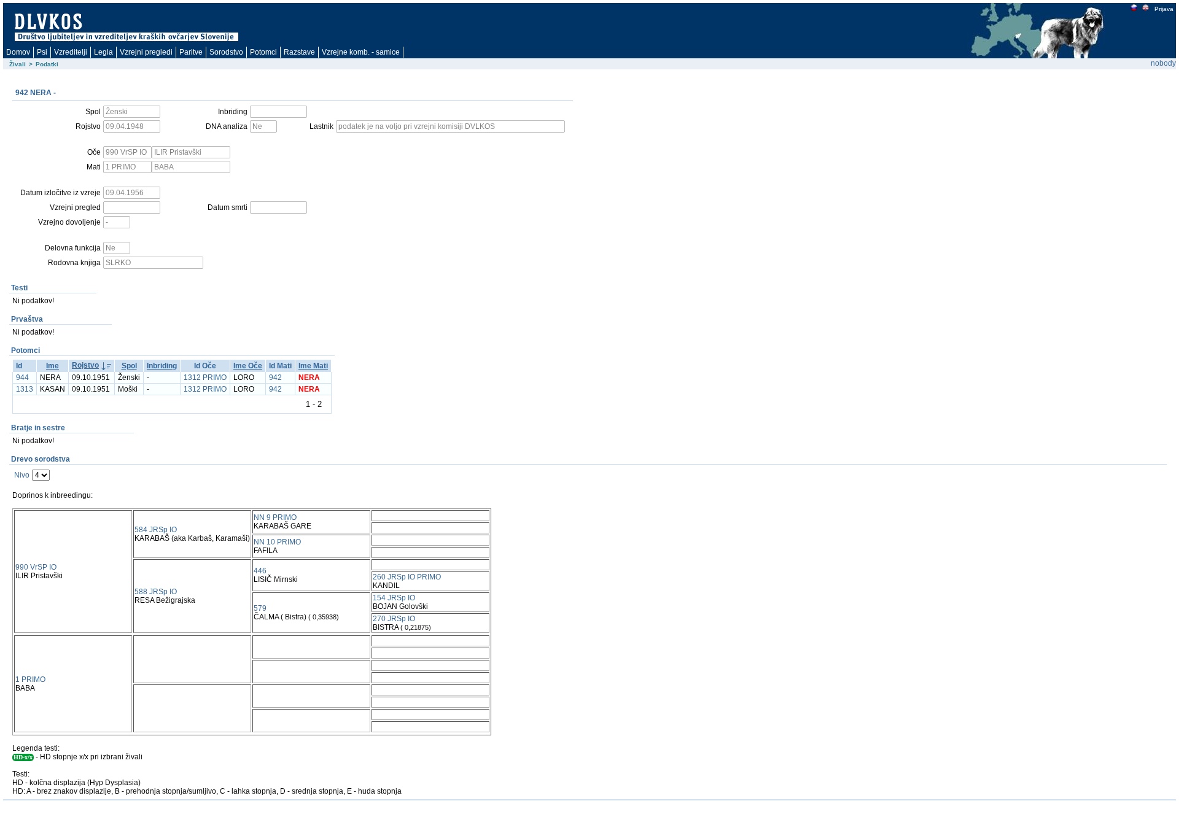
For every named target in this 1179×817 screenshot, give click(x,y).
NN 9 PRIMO (275, 517)
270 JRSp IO (394, 618)
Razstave (299, 52)
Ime (52, 366)
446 (260, 571)
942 (275, 377)
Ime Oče (247, 366)
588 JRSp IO (155, 591)
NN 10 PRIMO (277, 542)
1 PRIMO (30, 679)
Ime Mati (313, 366)
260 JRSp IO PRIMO (407, 577)
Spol (129, 366)
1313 (24, 389)
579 (260, 608)
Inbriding (162, 366)
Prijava (1163, 9)
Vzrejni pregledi (146, 52)
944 (22, 377)
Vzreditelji (70, 52)
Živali (17, 64)
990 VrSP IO (35, 567)
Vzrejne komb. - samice (361, 52)
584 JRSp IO (155, 529)
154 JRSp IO (394, 598)
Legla (103, 52)
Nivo (21, 475)
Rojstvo (85, 365)
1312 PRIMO (205, 377)
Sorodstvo (226, 52)
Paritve (191, 52)
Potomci (263, 52)
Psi (42, 52)
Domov (18, 52)
